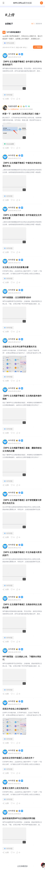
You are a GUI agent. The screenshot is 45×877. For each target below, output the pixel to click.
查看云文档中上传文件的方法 (15, 788)
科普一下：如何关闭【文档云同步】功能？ (21, 114)
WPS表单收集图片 (13, 32)
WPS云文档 (10, 43)
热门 (32, 24)
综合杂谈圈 (10, 144)
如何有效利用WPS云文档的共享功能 (18, 818)
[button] (41, 2)
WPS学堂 (9, 95)
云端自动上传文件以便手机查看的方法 (19, 347)
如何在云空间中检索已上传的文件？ (18, 758)
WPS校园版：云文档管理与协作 (16, 297)
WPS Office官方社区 (22, 3)
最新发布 (39, 24)
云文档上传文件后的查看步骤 (15, 267)
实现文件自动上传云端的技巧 (15, 709)
